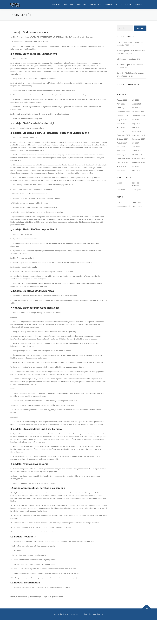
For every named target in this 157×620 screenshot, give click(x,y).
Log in (119, 202)
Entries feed (136, 202)
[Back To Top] (146, 608)
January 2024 (137, 154)
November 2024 (138, 135)
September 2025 (138, 115)
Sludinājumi (136, 189)
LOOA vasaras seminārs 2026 (129, 59)
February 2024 (122, 154)
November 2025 (138, 112)
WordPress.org (138, 206)
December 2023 (123, 158)
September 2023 (138, 162)
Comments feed (123, 206)
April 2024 (121, 151)
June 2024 (121, 147)
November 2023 (138, 158)
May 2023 (136, 170)
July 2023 (135, 166)
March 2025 (136, 127)
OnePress (79, 614)
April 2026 (121, 104)
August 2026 (122, 100)
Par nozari (95, 5)
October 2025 (122, 115)
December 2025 (123, 112)
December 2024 (123, 135)
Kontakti (140, 5)
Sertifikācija (111, 5)
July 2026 (135, 100)
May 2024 (136, 147)
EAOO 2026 (126, 5)
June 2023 (121, 170)
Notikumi (81, 5)
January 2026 (137, 108)
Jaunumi (56, 5)
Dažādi (120, 183)
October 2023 (122, 162)
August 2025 (122, 119)
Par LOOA (68, 5)
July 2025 (135, 119)
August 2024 (122, 143)
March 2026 (136, 104)
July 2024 (135, 143)
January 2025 (137, 131)
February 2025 (122, 131)
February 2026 (122, 108)
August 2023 (122, 166)
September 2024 (138, 139)
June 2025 (121, 123)
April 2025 (121, 127)
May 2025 (136, 123)
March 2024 (136, 151)
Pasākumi (121, 189)
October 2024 (122, 139)
